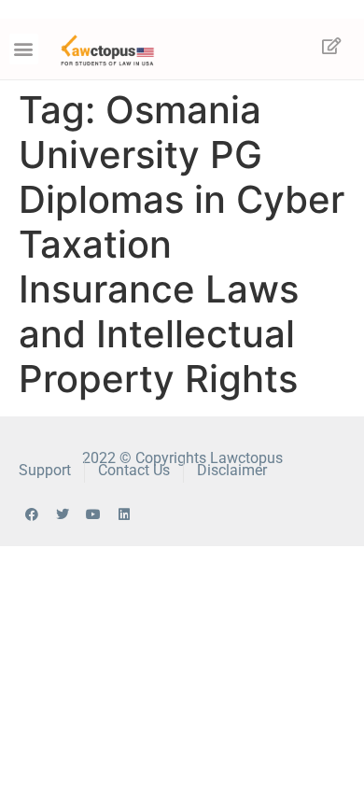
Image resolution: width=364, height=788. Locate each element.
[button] (23, 49)
